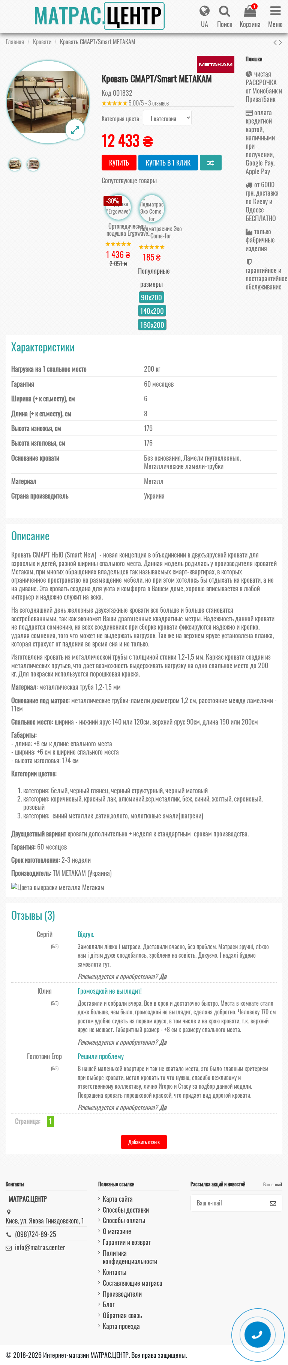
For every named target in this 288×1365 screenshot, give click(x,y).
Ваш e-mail (272, 1184)
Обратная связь (122, 1315)
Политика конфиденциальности (130, 1257)
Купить (119, 162)
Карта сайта (118, 1199)
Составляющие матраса (132, 1283)
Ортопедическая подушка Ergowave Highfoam (127, 230)
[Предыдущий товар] (276, 41)
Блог (108, 1304)
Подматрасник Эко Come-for (161, 232)
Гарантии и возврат (127, 1242)
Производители (122, 1294)
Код (106, 93)
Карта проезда (121, 1326)
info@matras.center (40, 1247)
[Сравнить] (211, 162)
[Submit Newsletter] (273, 1203)
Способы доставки (126, 1209)
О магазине (117, 1231)
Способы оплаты (124, 1220)
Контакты (114, 1272)
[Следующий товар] (280, 41)
